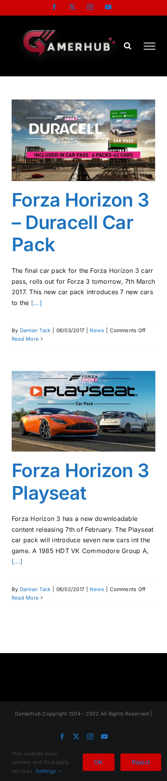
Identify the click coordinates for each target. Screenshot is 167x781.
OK (98, 762)
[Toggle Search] (127, 46)
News (97, 330)
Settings (46, 771)
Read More (25, 339)
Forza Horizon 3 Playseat (80, 481)
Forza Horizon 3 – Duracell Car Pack (80, 222)
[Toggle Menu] (149, 46)
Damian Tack (35, 330)
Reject (141, 762)
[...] (36, 303)
